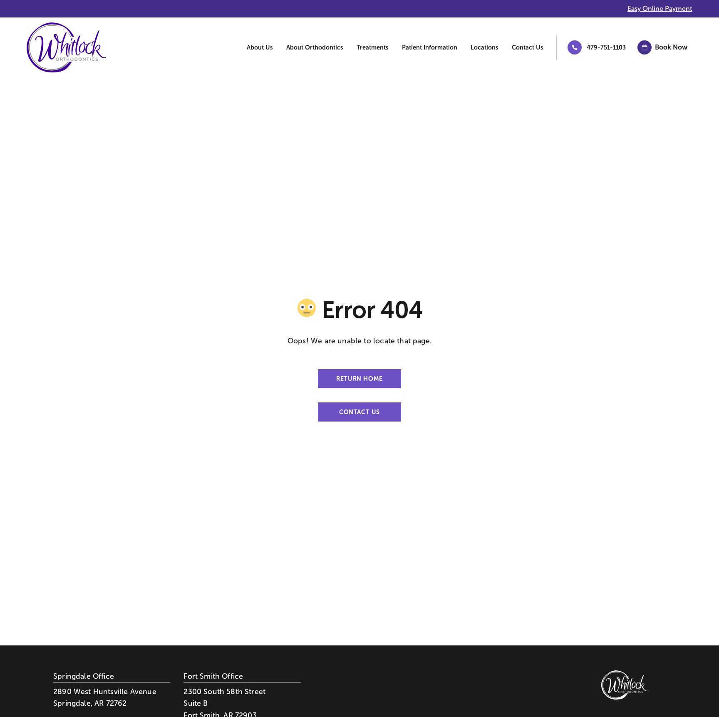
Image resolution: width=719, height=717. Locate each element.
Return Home (359, 378)
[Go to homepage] (60, 47)
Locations (484, 47)
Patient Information (429, 47)
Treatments (373, 47)
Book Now (671, 47)
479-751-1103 (606, 47)
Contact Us (527, 47)
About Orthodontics (314, 47)
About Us (260, 47)
